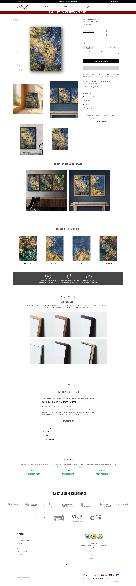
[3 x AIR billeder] (46, 190)
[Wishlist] (113, 6)
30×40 (113, 31)
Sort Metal (113, 51)
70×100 (113, 35)
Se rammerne (100, 44)
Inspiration (89, 7)
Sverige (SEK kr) (22, 579)
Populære (79, 7)
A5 (88, 31)
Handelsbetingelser (22, 546)
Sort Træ (88, 51)
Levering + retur (90, 96)
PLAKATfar (109, 581)
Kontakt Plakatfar (22, 551)
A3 (88, 35)
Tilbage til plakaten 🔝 (68, 297)
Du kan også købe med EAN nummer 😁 (95, 578)
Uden (88, 47)
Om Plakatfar (20, 543)
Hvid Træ (100, 51)
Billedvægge (68, 7)
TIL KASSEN (114, 1)
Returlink (19, 554)
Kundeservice (90, 108)
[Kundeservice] (116, 7)
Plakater (48, 7)
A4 (101, 31)
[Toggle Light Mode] (17, 20)
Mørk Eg (113, 47)
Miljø (87, 104)
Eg (101, 47)
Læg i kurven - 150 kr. (101, 61)
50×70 (101, 35)
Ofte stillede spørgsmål (23, 540)
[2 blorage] (89, 190)
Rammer (58, 7)
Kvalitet (88, 100)
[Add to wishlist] (117, 19)
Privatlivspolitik (21, 549)
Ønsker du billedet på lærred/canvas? (97, 68)
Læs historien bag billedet (91, 87)
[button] (22, 1)
